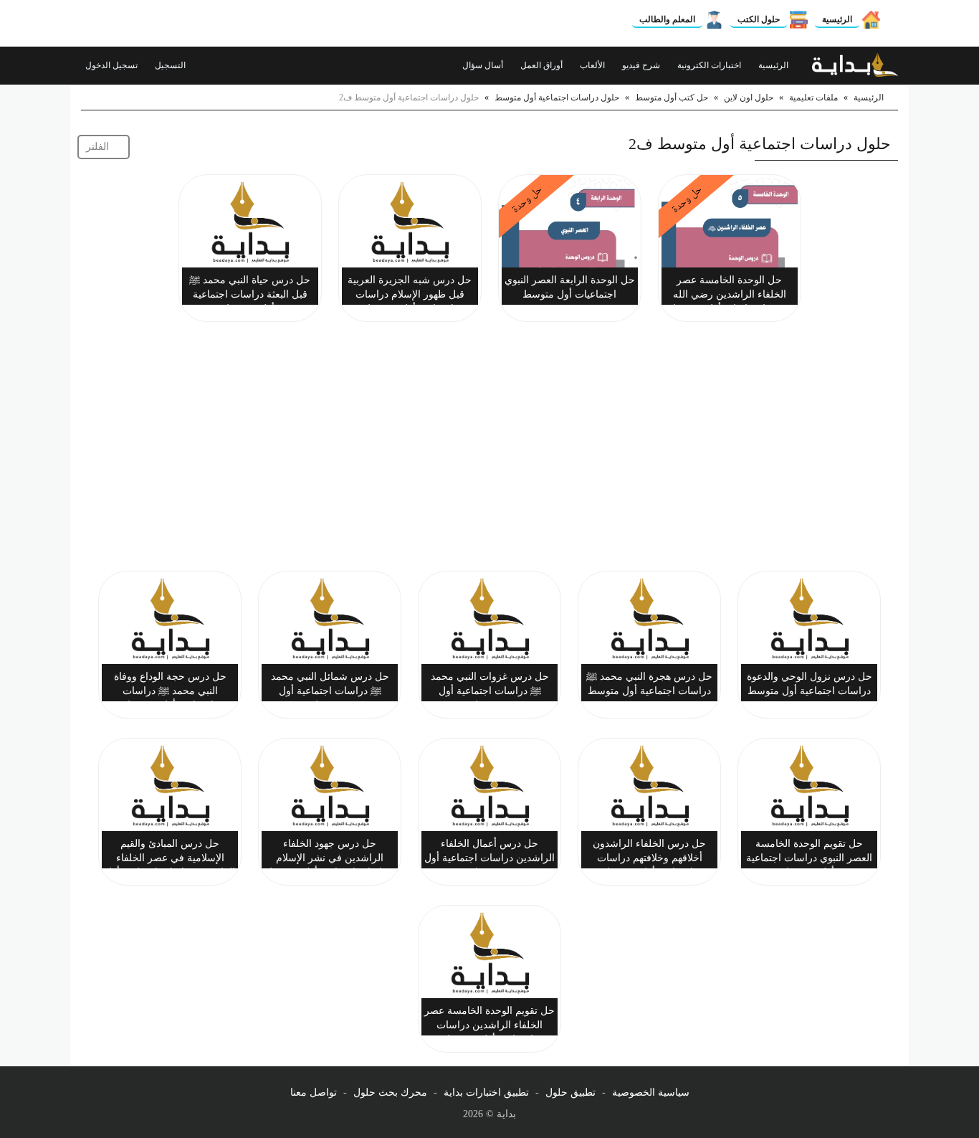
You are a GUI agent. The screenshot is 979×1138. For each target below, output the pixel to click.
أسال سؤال (483, 65)
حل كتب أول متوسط (671, 98)
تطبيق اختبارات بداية (486, 1092)
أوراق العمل (542, 65)
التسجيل (171, 65)
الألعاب (593, 65)
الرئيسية (837, 19)
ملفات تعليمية (813, 98)
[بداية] (855, 65)
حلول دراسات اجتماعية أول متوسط (557, 98)
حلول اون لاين (748, 98)
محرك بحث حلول (390, 1092)
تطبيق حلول (570, 1092)
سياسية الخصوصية (650, 1092)
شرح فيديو (642, 65)
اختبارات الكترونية (710, 65)
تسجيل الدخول (112, 65)
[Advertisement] (489, 448)
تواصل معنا (313, 1092)
